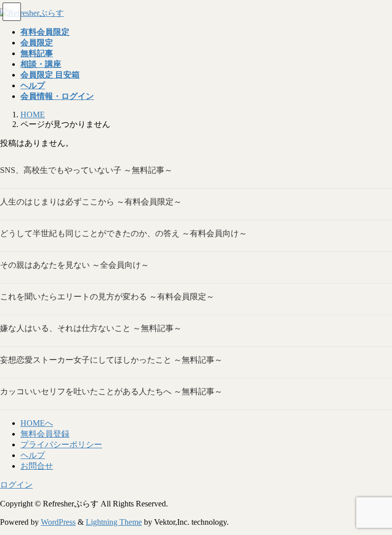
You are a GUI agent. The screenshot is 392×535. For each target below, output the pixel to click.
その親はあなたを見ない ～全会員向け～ (74, 265)
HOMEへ (36, 423)
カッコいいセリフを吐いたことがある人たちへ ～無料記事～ (111, 391)
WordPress (58, 522)
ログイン (16, 484)
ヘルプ (32, 455)
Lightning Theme (114, 522)
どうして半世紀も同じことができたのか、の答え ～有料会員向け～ (123, 233)
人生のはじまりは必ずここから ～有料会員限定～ (91, 201)
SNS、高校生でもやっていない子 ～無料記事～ (86, 170)
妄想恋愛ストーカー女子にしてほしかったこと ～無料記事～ (111, 359)
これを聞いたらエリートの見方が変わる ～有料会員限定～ (107, 296)
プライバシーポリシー (61, 444)
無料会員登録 (44, 433)
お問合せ (36, 466)
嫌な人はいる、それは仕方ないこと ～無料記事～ (91, 328)
